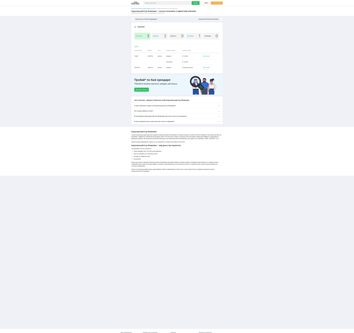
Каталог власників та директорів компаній (143, 8)
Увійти (206, 3)
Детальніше (206, 56)
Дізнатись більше (141, 90)
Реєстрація (217, 3)
